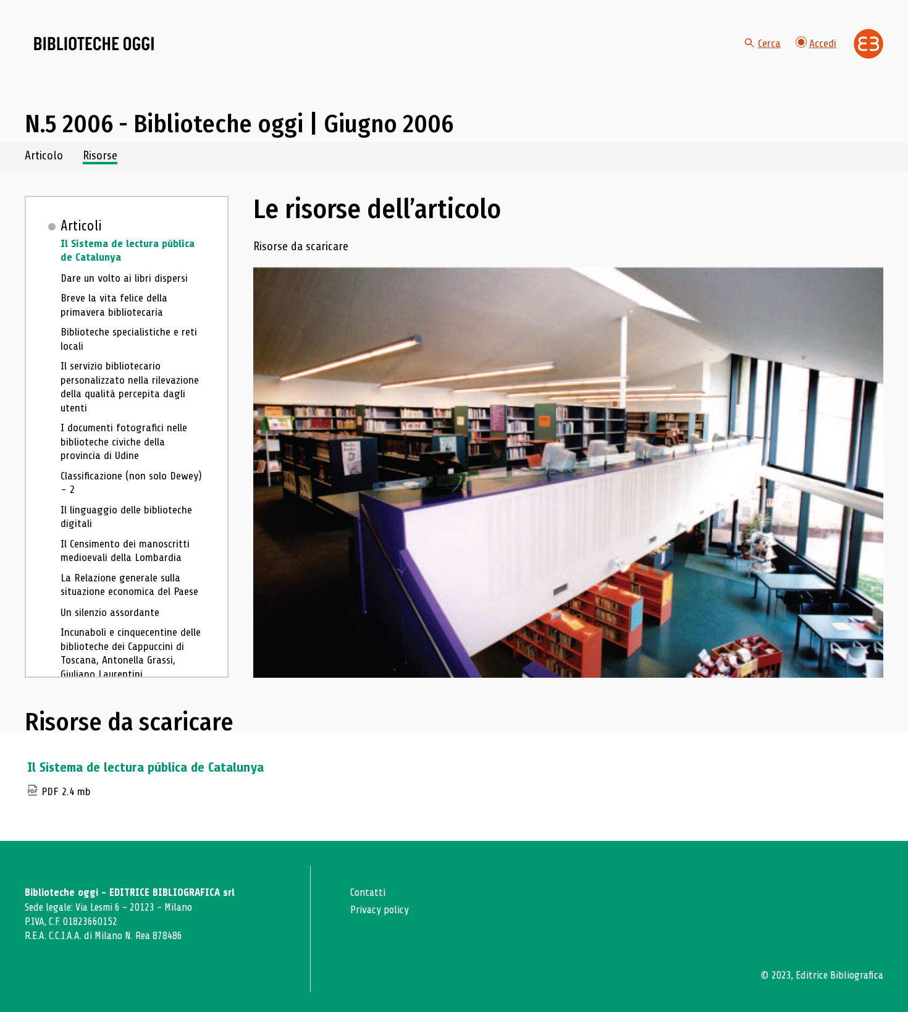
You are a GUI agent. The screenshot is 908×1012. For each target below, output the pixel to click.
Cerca (769, 43)
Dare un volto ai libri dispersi (124, 278)
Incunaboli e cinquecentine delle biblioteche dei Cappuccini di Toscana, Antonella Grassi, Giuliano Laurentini (131, 653)
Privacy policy (379, 910)
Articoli (81, 226)
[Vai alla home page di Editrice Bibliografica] (868, 44)
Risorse (100, 156)
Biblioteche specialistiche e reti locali (129, 339)
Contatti (367, 892)
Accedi (822, 43)
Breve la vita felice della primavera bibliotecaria (114, 305)
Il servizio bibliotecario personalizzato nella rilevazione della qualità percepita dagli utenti (130, 387)
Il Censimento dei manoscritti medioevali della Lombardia (125, 551)
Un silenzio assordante (110, 612)
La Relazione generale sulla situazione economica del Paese (129, 584)
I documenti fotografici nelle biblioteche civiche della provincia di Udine (124, 441)
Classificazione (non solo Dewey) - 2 (131, 483)
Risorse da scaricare (300, 246)
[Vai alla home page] (94, 44)
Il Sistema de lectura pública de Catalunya (128, 250)
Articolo (44, 156)
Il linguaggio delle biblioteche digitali (126, 517)
